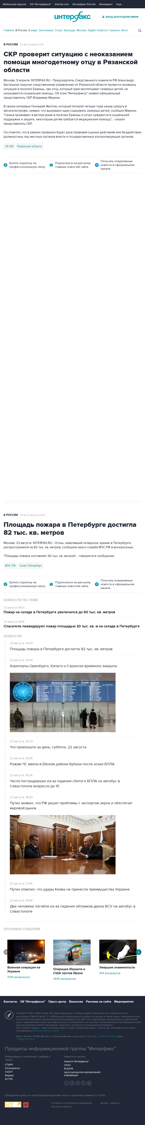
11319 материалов (18, 977)
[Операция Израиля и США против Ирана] (72, 964)
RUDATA (68, 1068)
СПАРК (9, 1064)
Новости (102, 30)
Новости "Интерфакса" (76, 1061)
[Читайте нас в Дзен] (66, 1083)
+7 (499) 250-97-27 (25, 1039)
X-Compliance (12, 1068)
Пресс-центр (57, 1002)
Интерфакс (72, 16)
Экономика (46, 30)
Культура (69, 30)
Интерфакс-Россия (84, 4)
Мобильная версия (14, 4)
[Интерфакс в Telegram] (72, 1083)
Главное (9, 30)
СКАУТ (9, 1071)
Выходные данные (62, 1106)
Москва (81, 30)
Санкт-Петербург (30, 565)
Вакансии (76, 1002)
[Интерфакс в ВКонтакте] (77, 1083)
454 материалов (109, 973)
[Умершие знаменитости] (118, 962)
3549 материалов (64, 979)
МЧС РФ (10, 565)
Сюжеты (114, 30)
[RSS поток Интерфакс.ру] (83, 1083)
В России (21, 30)
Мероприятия (123, 1002)
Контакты (10, 1002)
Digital (92, 30)
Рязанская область (29, 146)
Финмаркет (106, 4)
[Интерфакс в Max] (89, 1083)
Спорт (59, 30)
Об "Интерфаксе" (40, 4)
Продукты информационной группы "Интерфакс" (60, 1049)
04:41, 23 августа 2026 (32, 515)
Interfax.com (62, 4)
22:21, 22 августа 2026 (86, 194)
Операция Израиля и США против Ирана (69, 971)
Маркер (9, 1075)
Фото (124, 30)
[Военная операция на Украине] (26, 962)
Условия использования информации (72, 1103)
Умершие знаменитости (117, 967)
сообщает (77, 234)
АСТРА (9, 1079)
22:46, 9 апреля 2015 (31, 44)
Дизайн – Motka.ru (110, 1103)
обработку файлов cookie (45, 1030)
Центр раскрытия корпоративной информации (82, 1074)
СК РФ (9, 146)
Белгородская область (20, 380)
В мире (32, 30)
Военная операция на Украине (48, 194)
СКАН (67, 1065)
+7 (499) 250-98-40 (107, 1036)
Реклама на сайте (98, 1002)
